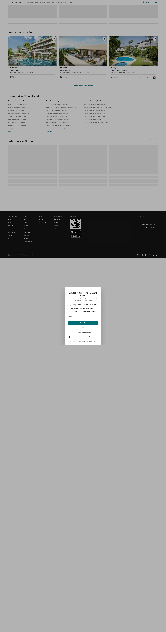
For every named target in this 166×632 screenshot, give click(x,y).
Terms (85, 341)
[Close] (98, 289)
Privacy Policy (92, 341)
